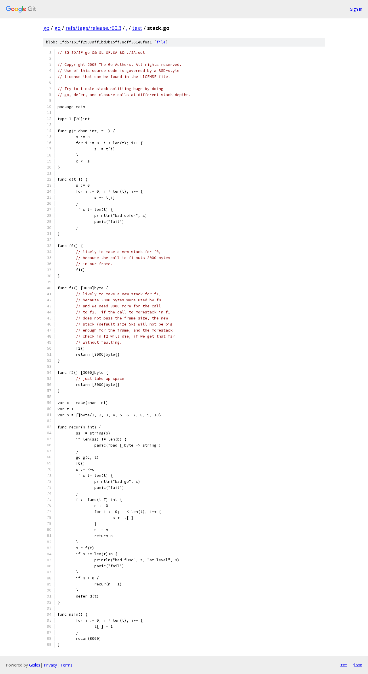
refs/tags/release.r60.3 (93, 27)
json (357, 664)
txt (343, 664)
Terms (66, 665)
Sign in (356, 9)
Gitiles (34, 665)
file (161, 42)
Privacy (50, 665)
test (137, 27)
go (46, 27)
